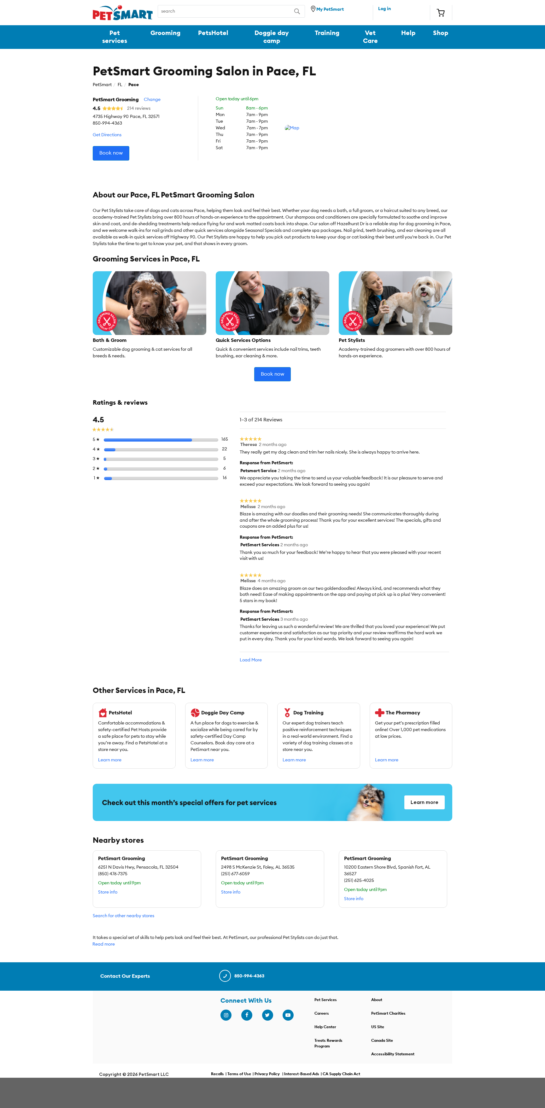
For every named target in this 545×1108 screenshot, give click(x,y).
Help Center (325, 1027)
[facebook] (246, 1015)
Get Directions (107, 135)
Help (408, 33)
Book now (111, 152)
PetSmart (102, 85)
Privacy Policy (267, 1074)
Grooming (165, 33)
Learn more (109, 760)
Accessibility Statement (392, 1054)
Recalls (217, 1074)
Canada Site (382, 1040)
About (376, 1000)
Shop (440, 33)
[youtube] (288, 1015)
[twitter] (267, 1015)
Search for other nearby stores (123, 916)
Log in (384, 9)
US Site (377, 1027)
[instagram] (225, 1015)
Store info (107, 892)
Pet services (114, 37)
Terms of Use (239, 1074)
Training (327, 33)
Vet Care (370, 37)
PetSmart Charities (388, 1013)
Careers (321, 1013)
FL (120, 85)
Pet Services (325, 1000)
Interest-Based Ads (301, 1074)
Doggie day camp (272, 37)
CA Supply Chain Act (341, 1074)
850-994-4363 (249, 976)
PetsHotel (213, 33)
